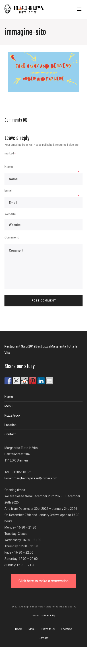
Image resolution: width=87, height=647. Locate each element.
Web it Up (50, 615)
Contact (10, 434)
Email (8, 190)
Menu (8, 406)
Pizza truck (12, 415)
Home (8, 396)
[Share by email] (49, 380)
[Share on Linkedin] (41, 380)
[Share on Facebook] (8, 380)
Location (10, 425)
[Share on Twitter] (16, 380)
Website (10, 214)
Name (8, 167)
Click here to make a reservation (43, 581)
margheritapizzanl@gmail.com (35, 478)
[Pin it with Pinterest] (32, 380)
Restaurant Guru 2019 (19, 346)
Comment (11, 237)
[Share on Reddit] (24, 380)
